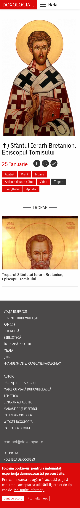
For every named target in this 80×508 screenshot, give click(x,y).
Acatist (9, 174)
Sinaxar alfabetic (18, 402)
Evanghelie (12, 189)
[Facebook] (36, 163)
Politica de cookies (19, 460)
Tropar (58, 182)
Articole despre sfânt (19, 182)
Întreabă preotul (17, 344)
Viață (24, 174)
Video (43, 182)
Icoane (39, 174)
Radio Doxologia (17, 428)
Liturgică (11, 331)
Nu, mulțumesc (38, 498)
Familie (9, 325)
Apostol (31, 189)
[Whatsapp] (45, 163)
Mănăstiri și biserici (20, 409)
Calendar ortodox (18, 415)
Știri (8, 357)
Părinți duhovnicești (21, 383)
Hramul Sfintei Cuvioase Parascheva (32, 364)
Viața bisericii (15, 312)
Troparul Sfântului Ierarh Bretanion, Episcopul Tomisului (32, 276)
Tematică (11, 396)
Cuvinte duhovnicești (21, 318)
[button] (48, 4)
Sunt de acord (13, 498)
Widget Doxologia (18, 422)
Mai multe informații (29, 489)
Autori (9, 376)
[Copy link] (53, 163)
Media (8, 351)
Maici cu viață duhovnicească (27, 389)
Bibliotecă (12, 338)
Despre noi (12, 453)
